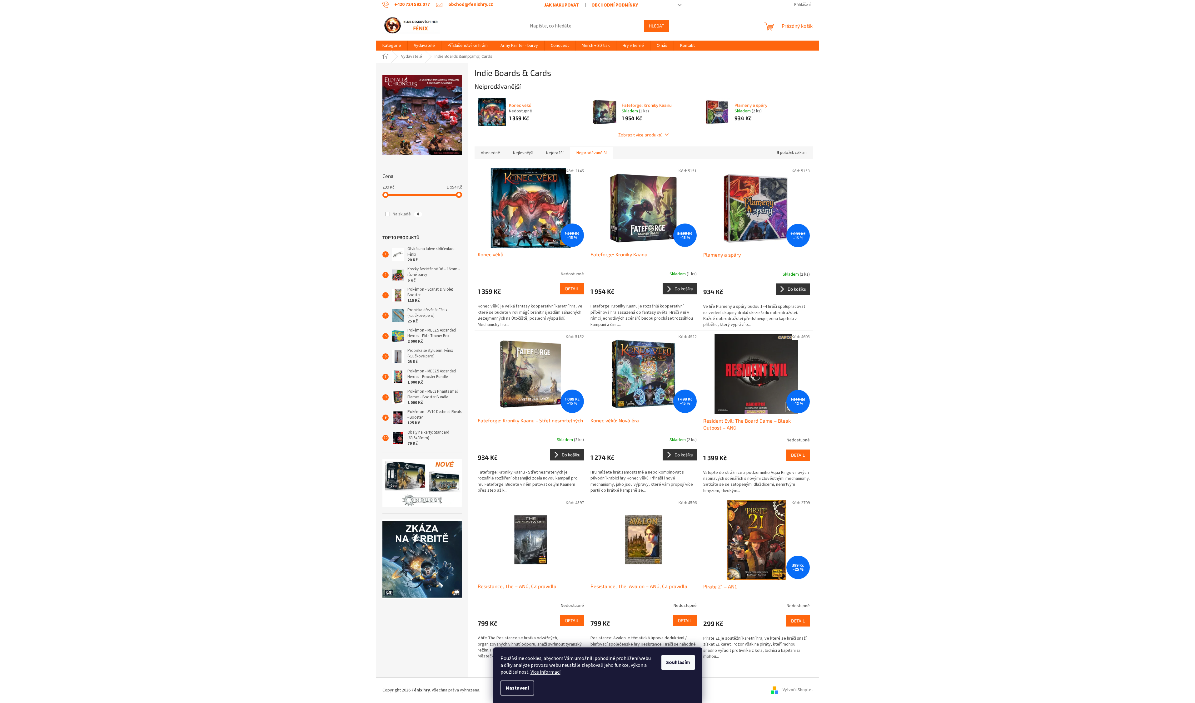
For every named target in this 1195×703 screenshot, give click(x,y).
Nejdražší (555, 153)
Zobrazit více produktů (640, 134)
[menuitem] (391, 46)
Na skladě (406, 214)
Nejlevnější (523, 153)
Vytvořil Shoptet (798, 690)
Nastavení (517, 688)
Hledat (656, 25)
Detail (572, 288)
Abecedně (490, 153)
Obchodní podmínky (614, 5)
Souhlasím (678, 662)
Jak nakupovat (561, 5)
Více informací (545, 672)
